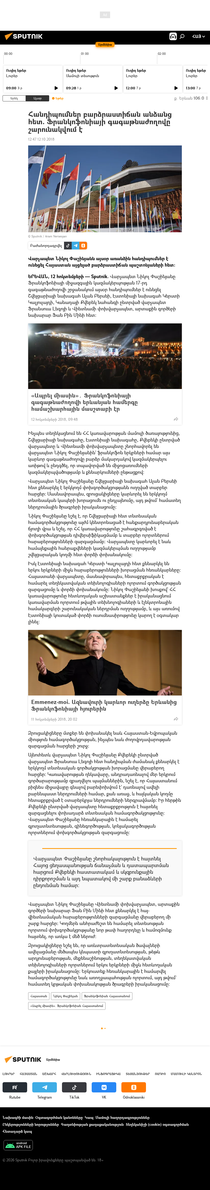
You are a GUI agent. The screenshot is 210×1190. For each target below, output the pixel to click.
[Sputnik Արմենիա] (25, 40)
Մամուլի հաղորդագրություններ (123, 1117)
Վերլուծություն (76, 1074)
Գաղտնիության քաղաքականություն (92, 1124)
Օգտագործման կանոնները (59, 1117)
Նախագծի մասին (18, 1117)
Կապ (89, 1117)
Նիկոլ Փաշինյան (65, 996)
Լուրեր (12, 75)
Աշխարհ (49, 1074)
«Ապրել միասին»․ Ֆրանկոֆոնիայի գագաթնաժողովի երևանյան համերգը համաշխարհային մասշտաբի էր (84, 402)
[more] (176, 419)
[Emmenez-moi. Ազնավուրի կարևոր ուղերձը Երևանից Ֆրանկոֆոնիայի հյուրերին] (105, 663)
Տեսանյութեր (138, 1074)
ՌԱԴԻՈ (160, 1074)
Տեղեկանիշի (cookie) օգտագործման (157, 1124)
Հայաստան (38, 996)
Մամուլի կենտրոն (186, 1074)
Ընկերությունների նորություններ (31, 1124)
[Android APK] (18, 1145)
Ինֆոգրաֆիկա (108, 1074)
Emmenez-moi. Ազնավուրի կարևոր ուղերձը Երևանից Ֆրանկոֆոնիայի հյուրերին (104, 705)
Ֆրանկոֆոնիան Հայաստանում (107, 996)
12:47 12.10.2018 (41, 139)
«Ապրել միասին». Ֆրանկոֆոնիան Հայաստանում (66, 1006)
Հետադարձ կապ (17, 1131)
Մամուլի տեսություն (82, 75)
